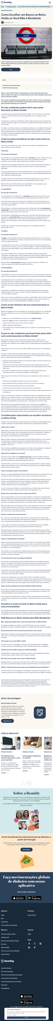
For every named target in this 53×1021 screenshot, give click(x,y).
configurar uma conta (25, 456)
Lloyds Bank (26, 196)
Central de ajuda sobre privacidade (11, 981)
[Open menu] (49, 2)
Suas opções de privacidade (9, 925)
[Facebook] (29, 943)
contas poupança (16, 262)
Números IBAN (5, 947)
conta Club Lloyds (15, 217)
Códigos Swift (5, 937)
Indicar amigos (5, 954)
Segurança (4, 984)
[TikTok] (34, 947)
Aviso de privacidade (7, 971)
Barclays (32, 157)
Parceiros (3, 944)
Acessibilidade (5, 988)
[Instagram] (40, 943)
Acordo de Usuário (6, 968)
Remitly (41, 94)
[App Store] (18, 898)
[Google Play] (34, 898)
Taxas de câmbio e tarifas (8, 934)
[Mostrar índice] (49, 79)
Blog (2, 918)
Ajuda (29, 934)
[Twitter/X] (34, 943)
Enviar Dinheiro (32, 915)
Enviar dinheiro (26, 849)
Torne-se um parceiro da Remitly (10, 950)
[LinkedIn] (29, 947)
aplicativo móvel (36, 318)
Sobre (2, 915)
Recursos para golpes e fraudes (10, 940)
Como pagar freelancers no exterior (31, 757)
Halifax (4, 238)
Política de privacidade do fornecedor (11, 974)
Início (10, 69)
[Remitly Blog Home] (6, 2)
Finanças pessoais (13, 87)
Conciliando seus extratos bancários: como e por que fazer (10, 758)
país (11, 320)
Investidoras (4, 921)
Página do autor (7, 721)
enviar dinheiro (35, 313)
